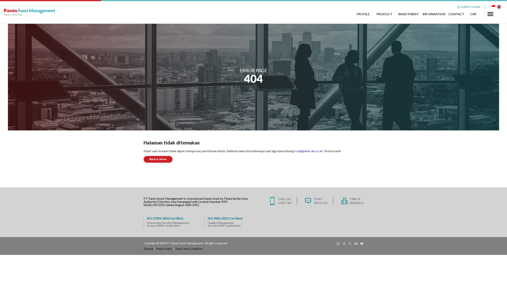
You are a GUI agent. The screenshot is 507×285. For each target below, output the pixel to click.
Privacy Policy (164, 248)
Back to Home (158, 159)
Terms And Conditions (189, 248)
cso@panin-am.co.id (308, 151)
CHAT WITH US (320, 201)
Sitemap (149, 248)
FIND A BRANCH (356, 201)
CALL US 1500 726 (284, 201)
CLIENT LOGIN (470, 7)
